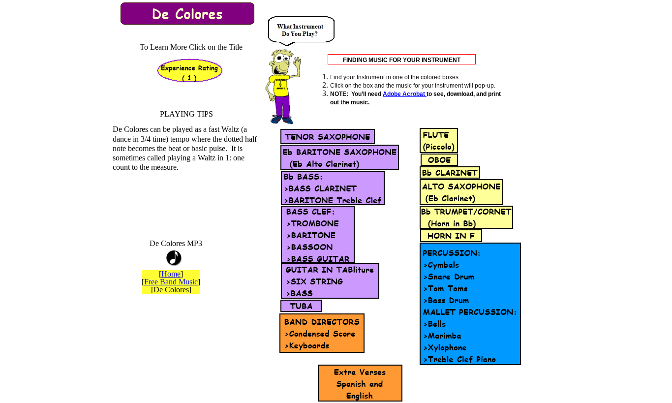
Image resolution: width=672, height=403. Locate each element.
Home (171, 274)
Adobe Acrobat (405, 94)
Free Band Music (171, 282)
